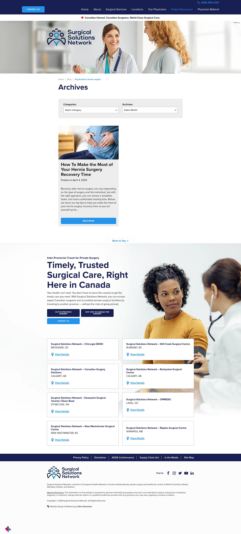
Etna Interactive (85, 506)
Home (84, 9)
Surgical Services (116, 9)
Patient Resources (182, 9)
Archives (127, 104)
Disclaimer (100, 457)
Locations (137, 9)
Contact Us (33, 9)
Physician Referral (208, 9)
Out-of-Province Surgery (63, 313)
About (97, 9)
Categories (69, 104)
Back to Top (119, 241)
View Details (62, 354)
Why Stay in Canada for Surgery (97, 313)
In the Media (171, 457)
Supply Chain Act (149, 457)
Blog (69, 79)
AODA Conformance (123, 457)
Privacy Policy (81, 457)
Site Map (189, 457)
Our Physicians (157, 9)
